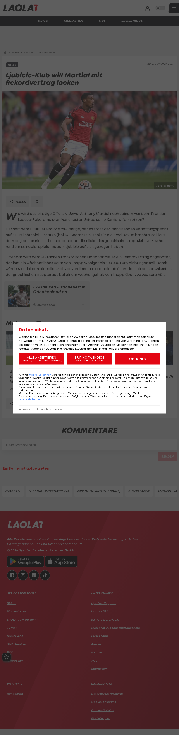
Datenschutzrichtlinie (49, 409)
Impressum (25, 409)
